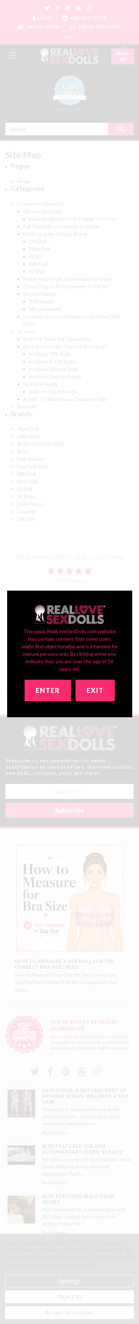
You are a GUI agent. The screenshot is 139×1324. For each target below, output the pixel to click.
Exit (95, 690)
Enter (48, 690)
